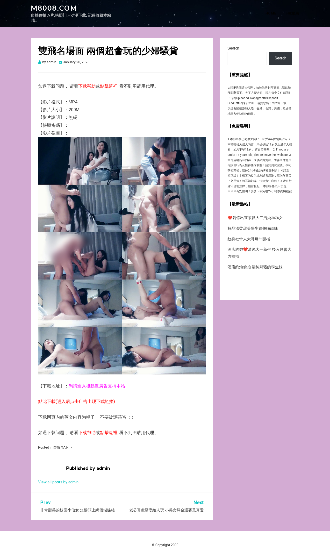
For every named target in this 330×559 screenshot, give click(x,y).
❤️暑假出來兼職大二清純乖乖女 (255, 217)
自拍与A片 (61, 447)
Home (270, 13)
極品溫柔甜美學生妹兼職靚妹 (253, 228)
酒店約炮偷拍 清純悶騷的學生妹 (255, 267)
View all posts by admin (58, 482)
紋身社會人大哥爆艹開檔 (249, 239)
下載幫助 (292, 13)
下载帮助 (87, 86)
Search (233, 48)
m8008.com (54, 8)
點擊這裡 (108, 86)
